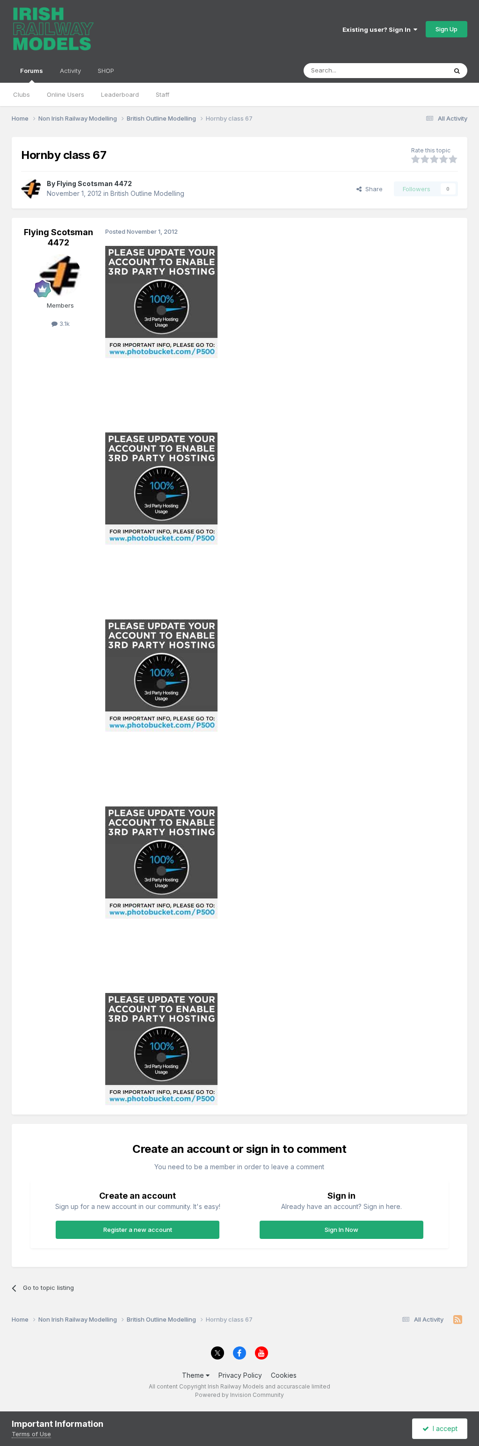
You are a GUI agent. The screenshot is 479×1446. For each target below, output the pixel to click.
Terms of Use (31, 1434)
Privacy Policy (240, 1375)
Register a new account (137, 1229)
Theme (194, 1375)
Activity (70, 70)
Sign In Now (341, 1229)
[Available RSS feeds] (457, 1319)
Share (372, 189)
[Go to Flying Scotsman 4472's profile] (31, 189)
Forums (31, 70)
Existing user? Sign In (378, 29)
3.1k (64, 323)
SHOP (106, 70)
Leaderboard (120, 94)
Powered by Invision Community (239, 1394)
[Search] (457, 70)
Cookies (284, 1375)
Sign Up (446, 29)
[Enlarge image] (161, 301)
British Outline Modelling (147, 193)
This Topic (419, 70)
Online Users (65, 94)
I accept (443, 1428)
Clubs (21, 94)
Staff (162, 94)
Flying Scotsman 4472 (94, 183)
